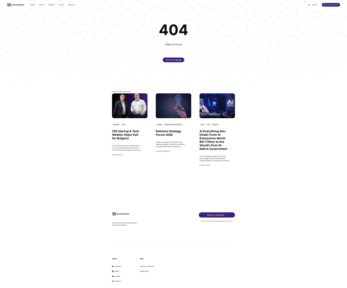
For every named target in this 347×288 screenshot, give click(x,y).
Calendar (159, 124)
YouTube (117, 276)
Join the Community (147, 266)
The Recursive (118, 155)
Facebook (117, 266)
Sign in (314, 5)
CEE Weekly (116, 124)
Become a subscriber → (217, 215)
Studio (61, 5)
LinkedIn (116, 271)
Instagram (117, 281)
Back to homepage (173, 60)
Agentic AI (215, 124)
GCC (208, 124)
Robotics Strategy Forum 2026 (173, 124)
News (123, 124)
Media (32, 5)
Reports (51, 5)
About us (71, 5)
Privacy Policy (144, 271)
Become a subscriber (331, 5)
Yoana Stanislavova (164, 151)
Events (41, 5)
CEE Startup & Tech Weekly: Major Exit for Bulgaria (125, 135)
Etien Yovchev (205, 165)
